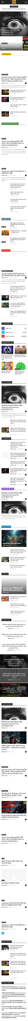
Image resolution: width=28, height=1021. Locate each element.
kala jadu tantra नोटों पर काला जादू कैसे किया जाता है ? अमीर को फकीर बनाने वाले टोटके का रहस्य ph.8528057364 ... (14, 79)
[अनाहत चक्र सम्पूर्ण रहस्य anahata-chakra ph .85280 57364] (20, 366)
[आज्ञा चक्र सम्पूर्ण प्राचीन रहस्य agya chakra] (7, 366)
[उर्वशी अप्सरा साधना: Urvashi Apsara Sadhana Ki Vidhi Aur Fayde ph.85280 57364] (5, 559)
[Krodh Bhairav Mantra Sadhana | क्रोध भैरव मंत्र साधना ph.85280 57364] (5, 208)
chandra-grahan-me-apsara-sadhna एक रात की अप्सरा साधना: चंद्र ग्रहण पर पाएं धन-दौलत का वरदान (18, 551)
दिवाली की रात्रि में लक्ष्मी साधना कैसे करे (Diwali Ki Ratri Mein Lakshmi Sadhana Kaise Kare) (17, 186)
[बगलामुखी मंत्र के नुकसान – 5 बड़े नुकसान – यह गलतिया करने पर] (5, 232)
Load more (13, 978)
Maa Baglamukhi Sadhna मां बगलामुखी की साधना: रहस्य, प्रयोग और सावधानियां (17, 224)
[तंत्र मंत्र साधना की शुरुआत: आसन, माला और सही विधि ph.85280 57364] (5, 92)
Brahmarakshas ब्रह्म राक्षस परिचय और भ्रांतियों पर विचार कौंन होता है (14, 816)
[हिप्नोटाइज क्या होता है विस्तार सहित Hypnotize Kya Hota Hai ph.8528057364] (14, 23)
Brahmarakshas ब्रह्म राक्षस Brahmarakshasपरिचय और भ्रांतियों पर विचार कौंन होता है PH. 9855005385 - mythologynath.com (14, 1014)
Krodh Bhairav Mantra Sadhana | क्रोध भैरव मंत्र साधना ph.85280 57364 (18, 208)
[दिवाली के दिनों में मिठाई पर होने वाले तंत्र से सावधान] (5, 114)
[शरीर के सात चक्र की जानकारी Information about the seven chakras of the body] (7, 350)
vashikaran (4, 25)
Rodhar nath (4, 83)
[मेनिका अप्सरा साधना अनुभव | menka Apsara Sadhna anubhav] (5, 567)
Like (25, 328)
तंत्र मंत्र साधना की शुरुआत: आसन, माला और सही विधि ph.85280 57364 (14, 794)
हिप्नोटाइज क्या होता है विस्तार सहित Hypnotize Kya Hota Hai (14, 987)
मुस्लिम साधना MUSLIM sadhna (7, 271)
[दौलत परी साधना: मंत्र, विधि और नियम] (14, 538)
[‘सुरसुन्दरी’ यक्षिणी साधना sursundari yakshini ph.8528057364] (5, 613)
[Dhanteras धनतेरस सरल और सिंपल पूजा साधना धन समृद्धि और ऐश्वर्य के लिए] (14, 895)
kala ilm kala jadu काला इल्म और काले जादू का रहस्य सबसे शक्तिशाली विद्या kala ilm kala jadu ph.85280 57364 (18, 455)
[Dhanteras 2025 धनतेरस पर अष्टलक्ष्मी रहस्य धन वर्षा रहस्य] (5, 106)
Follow (24, 332)
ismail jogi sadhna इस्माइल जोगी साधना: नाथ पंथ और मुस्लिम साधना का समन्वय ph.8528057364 (13, 143)
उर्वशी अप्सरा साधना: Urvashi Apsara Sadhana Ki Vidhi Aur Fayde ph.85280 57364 (18, 559)
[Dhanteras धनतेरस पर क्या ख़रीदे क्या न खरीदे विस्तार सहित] (14, 163)
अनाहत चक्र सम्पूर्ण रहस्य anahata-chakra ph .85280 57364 (20, 373)
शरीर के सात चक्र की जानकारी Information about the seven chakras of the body (7, 357)
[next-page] (5, 119)
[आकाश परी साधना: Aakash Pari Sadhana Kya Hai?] (5, 194)
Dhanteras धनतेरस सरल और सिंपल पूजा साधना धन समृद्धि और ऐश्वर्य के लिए (14, 904)
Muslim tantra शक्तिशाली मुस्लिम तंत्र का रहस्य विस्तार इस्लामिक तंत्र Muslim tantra (18, 313)
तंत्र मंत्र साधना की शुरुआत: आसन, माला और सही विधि (12, 1006)
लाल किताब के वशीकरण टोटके (10, 883)
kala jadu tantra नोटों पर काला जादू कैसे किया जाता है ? (12, 1000)
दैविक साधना (4, 138)
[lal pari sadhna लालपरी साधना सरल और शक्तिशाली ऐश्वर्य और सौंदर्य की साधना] (14, 263)
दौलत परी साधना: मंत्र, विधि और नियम (12, 543)
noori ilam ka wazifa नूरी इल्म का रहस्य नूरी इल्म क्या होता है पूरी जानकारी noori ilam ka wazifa (17, 305)
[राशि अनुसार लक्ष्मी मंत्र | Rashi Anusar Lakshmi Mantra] (5, 201)
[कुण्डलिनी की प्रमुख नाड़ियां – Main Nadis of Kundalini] (20, 350)
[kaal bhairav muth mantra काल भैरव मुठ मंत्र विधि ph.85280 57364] (5, 463)
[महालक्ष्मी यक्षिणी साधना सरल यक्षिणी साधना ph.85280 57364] (5, 598)
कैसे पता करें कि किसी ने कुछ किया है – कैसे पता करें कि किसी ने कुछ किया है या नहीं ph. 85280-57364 (18, 470)
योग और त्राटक (4, 353)
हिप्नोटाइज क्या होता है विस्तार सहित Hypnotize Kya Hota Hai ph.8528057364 (12, 407)
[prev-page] (3, 119)
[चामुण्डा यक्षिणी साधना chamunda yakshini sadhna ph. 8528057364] (5, 606)
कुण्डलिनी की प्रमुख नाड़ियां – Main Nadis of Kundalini (20, 356)
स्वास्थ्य (3, 858)
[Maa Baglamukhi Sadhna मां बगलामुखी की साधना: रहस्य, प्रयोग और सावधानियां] (5, 225)
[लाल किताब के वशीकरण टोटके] (14, 875)
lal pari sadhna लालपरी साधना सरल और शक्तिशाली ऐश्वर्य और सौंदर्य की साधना (14, 274)
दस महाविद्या (3, 226)
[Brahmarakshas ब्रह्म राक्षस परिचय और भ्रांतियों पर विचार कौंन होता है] (5, 99)
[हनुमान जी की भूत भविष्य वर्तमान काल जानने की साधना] (14, 853)
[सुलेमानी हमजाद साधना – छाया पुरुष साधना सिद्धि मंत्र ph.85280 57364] (5, 297)
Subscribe (24, 336)
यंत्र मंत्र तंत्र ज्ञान (5, 74)
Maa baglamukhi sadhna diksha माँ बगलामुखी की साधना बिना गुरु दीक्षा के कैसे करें (18, 239)
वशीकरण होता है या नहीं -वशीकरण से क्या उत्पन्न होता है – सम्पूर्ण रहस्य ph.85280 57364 (18, 422)
